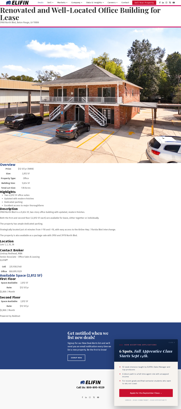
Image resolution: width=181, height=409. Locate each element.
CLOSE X (172, 342)
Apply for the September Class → (146, 393)
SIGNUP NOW (76, 358)
